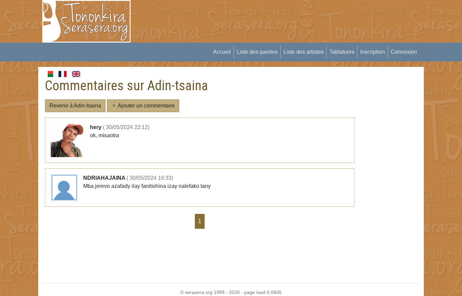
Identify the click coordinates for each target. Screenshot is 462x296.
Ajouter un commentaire (146, 105)
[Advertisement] (262, 15)
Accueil (222, 52)
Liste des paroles (257, 52)
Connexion (404, 52)
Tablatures (341, 52)
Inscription (372, 52)
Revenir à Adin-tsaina (75, 105)
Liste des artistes (303, 52)
